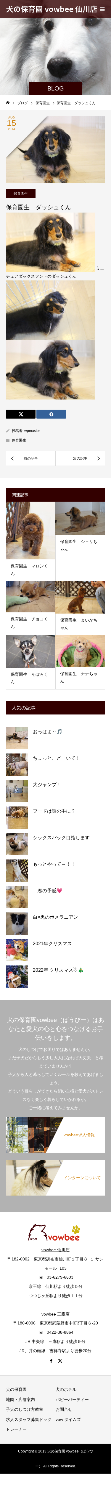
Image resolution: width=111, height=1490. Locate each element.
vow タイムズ (68, 1419)
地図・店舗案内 (20, 1399)
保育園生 (21, 193)
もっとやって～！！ (54, 864)
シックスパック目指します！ (63, 837)
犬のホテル (66, 1389)
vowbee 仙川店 (55, 1249)
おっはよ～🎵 (47, 731)
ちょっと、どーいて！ (56, 758)
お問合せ (64, 1409)
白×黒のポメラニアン (55, 917)
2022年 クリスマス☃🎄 (58, 970)
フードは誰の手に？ (54, 811)
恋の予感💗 (47, 890)
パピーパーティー (72, 1399)
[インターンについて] (55, 1163)
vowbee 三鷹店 (55, 1314)
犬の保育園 (16, 1389)
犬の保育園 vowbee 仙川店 (51, 8)
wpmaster (32, 431)
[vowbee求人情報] (55, 1120)
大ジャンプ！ (47, 784)
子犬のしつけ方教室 (24, 1409)
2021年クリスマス (52, 943)
